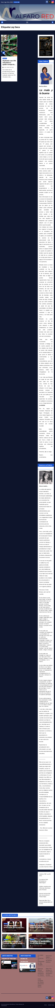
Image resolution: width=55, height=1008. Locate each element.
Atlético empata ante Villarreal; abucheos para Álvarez (45, 888)
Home (45, 1004)
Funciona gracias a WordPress (8, 1004)
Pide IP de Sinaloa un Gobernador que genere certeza (49, 972)
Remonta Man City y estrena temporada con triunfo (45, 902)
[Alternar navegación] (27, 22)
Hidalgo (4, 58)
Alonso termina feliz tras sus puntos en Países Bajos (44, 895)
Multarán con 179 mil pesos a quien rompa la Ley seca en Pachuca (9, 64)
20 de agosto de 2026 (10, 930)
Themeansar (4, 1005)
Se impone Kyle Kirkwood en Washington (43, 881)
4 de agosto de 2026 (36, 945)
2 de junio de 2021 (9, 67)
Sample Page (51, 1004)
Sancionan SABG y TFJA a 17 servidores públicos (49, 959)
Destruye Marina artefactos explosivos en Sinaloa (41, 972)
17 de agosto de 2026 (10, 945)
